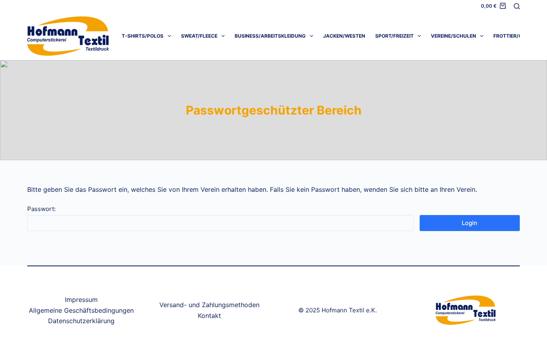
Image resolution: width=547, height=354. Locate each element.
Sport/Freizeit (394, 36)
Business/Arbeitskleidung (270, 36)
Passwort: (41, 209)
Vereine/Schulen (453, 36)
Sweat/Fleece (199, 36)
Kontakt (209, 316)
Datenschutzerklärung (81, 321)
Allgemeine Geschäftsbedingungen (81, 310)
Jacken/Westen (344, 36)
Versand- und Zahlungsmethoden (209, 305)
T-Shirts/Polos (142, 36)
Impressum (81, 300)
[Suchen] (517, 6)
